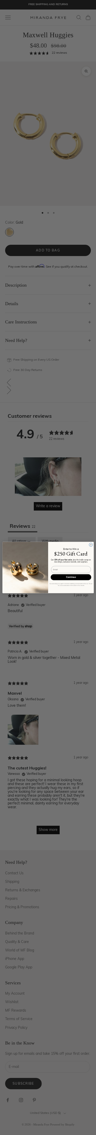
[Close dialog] (91, 545)
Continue (71, 577)
